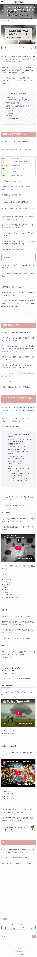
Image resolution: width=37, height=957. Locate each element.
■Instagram (20, 175)
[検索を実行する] (34, 936)
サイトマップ (14, 951)
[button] (5, 47)
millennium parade (14, 118)
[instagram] (20, 948)
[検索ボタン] (35, 2)
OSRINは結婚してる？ (13, 103)
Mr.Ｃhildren (12, 115)
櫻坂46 (11, 113)
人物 (11, 15)
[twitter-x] (18, 948)
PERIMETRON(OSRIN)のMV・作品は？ (19, 106)
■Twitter (14, 175)
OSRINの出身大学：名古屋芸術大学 (20, 100)
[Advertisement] (18, 891)
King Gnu (12, 108)
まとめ (8, 121)
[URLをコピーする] (32, 47)
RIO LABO (18, 2)
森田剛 (11, 111)
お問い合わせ (22, 951)
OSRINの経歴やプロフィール (15, 97)
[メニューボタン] (2, 2)
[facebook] (16, 948)
